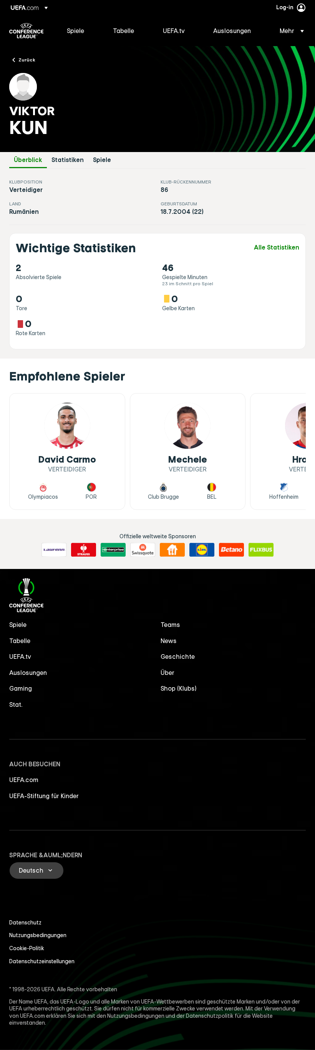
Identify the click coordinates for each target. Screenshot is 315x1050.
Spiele (102, 160)
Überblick (28, 160)
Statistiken (67, 160)
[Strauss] (83, 550)
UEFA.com (23, 779)
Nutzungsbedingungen (37, 935)
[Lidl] (201, 550)
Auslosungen (28, 672)
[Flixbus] (261, 550)
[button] (289, 30)
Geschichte (178, 656)
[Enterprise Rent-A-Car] (113, 550)
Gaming (20, 688)
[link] (75, 30)
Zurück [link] (26, 59)
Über (167, 672)
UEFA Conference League (26, 30)
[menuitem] (80, 30)
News (169, 640)
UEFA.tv (20, 656)
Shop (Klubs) (179, 688)
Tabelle (19, 640)
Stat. (15, 704)
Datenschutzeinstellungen (42, 961)
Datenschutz (25, 922)
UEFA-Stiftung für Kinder (44, 795)
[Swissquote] (142, 550)
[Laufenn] (53, 550)
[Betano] (231, 550)
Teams (170, 624)
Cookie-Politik (26, 948)
